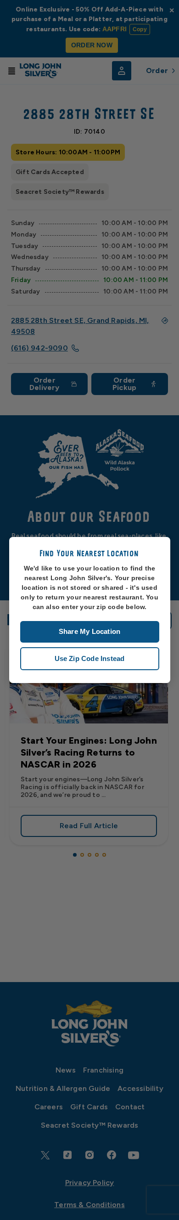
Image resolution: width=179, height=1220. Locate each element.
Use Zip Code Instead (90, 658)
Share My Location (89, 631)
